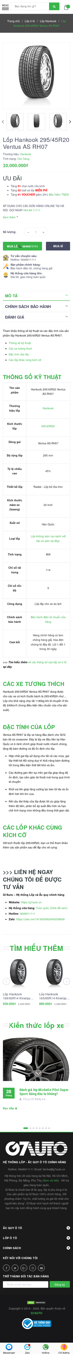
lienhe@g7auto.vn (54, 1169)
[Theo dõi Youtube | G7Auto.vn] (41, 1267)
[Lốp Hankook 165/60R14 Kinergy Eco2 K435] (18, 974)
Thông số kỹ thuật (20, 343)
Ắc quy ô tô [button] (12, 1228)
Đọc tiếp (9, 1108)
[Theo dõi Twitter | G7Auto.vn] (15, 1267)
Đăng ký (60, 1284)
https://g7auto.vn (31, 902)
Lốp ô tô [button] (10, 1238)
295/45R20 (48, 426)
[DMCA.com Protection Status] (36, 1302)
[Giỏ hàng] (67, 7)
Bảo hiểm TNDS (59, 194)
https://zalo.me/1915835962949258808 (40, 919)
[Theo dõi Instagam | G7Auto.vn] (32, 1267)
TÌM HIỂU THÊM (36, 948)
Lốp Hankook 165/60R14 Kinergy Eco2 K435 (16, 996)
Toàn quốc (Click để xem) (52, 908)
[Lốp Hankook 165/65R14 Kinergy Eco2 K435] (54, 974)
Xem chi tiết (50, 1180)
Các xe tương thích (20, 348)
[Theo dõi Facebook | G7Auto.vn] (6, 1267)
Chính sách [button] (12, 1248)
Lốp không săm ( (41, 536)
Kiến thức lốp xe (36, 1025)
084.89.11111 (31, 210)
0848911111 (28, 259)
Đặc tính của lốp (19, 354)
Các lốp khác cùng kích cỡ (25, 360)
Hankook (48, 408)
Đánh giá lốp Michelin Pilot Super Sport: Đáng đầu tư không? (44, 1092)
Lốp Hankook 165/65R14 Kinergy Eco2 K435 (53, 996)
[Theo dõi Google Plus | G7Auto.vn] (23, 1267)
